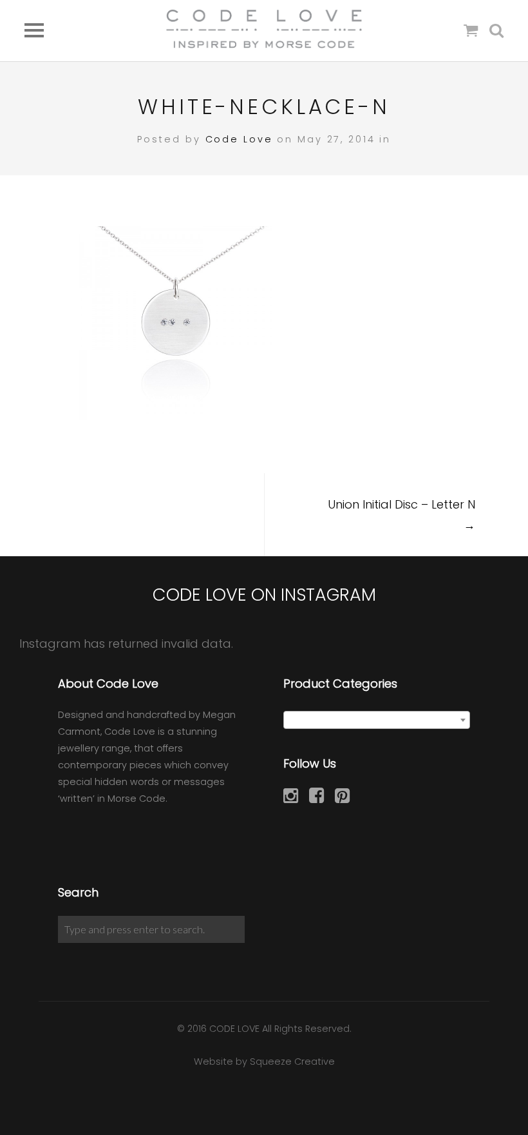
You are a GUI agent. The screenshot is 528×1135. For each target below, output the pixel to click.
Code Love (239, 139)
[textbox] (376, 721)
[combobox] (376, 720)
